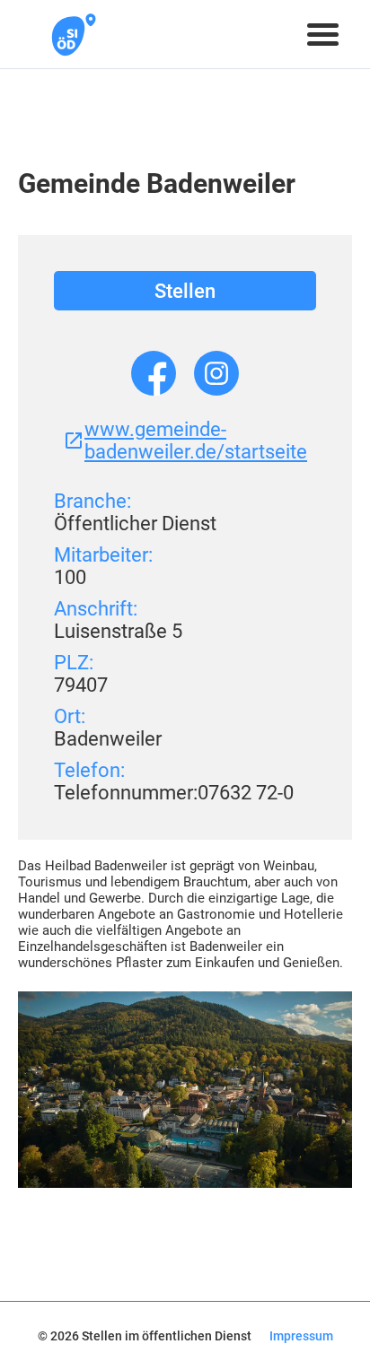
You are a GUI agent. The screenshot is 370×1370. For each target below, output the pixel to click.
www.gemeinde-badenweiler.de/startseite (195, 440)
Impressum (301, 1336)
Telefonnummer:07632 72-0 (174, 792)
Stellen (185, 291)
